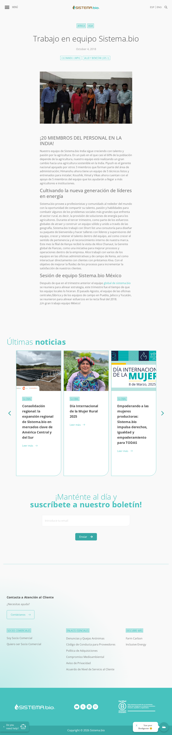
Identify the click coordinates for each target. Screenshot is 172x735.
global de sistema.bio (117, 283)
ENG (159, 7)
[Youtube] (76, 706)
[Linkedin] (89, 706)
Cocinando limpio (70, 58)
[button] (166, 7)
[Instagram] (95, 706)
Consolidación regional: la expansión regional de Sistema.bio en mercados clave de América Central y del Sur (37, 422)
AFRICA (81, 26)
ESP (152, 7)
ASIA (90, 26)
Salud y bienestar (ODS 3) (96, 58)
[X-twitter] (83, 706)
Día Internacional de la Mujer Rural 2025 (84, 411)
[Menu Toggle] (7, 7)
